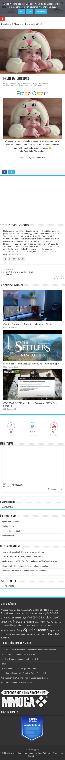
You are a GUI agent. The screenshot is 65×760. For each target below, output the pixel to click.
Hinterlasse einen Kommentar (17, 85)
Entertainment (52, 610)
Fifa (26, 614)
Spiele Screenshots (10, 522)
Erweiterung (8, 613)
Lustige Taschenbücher (12, 531)
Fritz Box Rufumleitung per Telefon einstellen (37, 561)
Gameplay (40, 613)
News (17, 621)
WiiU (16, 635)
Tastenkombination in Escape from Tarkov (19, 668)
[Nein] (61, 8)
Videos (10, 634)
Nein (30, 12)
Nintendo (28, 621)
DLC (29, 610)
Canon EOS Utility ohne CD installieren (27, 552)
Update (4, 635)
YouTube (5, 637)
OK (21, 12)
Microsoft (53, 617)
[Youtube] (35, 749)
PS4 (29, 625)
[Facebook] (29, 749)
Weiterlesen (41, 12)
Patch (42, 622)
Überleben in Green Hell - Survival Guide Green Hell (23, 673)
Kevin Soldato (11, 83)
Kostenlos (34, 617)
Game (32, 613)
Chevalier (6, 571)
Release (36, 625)
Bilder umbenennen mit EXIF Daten (16, 682)
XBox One (52, 634)
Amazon (4, 610)
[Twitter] (32, 749)
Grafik (4, 617)
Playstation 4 (18, 625)
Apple (11, 610)
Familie (45, 83)
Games (52, 613)
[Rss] (27, 749)
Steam (41, 630)
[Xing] (38, 749)
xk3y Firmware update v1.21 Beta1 (20, 272)
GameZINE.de (8, 507)
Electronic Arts (39, 610)
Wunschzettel (8, 536)
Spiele (29, 629)
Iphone (18, 618)
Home (3, 664)
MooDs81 (19, 485)
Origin (36, 622)
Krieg (45, 618)
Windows (22, 635)
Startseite (6, 24)
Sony (20, 630)
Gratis (11, 617)
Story (49, 630)
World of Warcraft (35, 634)
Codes (17, 610)
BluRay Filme (8, 526)
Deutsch (24, 610)
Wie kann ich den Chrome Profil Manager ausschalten (24, 678)
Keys (24, 618)
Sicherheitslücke (8, 630)
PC (48, 621)
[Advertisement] (32, 200)
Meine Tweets (8, 586)
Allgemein (18, 24)
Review (44, 626)
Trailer (56, 630)
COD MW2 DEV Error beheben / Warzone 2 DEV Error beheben (28, 650)
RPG (49, 625)
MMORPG (6, 621)
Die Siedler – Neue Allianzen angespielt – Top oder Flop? (31, 363)
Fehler (20, 613)
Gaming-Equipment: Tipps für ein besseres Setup (27, 324)
